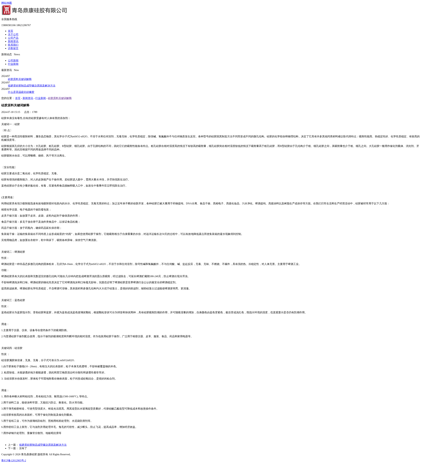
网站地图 (6, 2)
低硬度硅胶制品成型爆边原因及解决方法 (31, 85)
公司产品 (13, 37)
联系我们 (13, 44)
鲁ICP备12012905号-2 (13, 460)
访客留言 (13, 48)
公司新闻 (13, 60)
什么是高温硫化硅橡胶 (21, 92)
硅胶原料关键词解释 (20, 79)
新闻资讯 (13, 41)
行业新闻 (13, 64)
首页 (10, 31)
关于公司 (13, 34)
